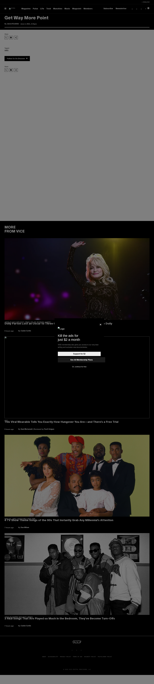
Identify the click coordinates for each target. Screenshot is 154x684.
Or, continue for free (79, 367)
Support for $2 (79, 354)
